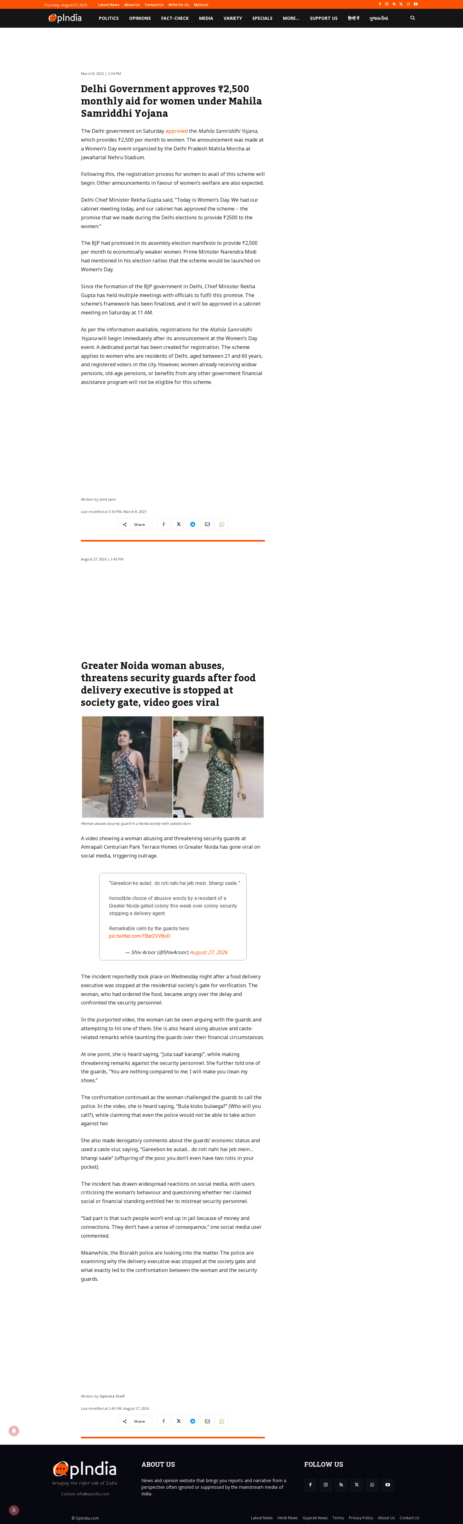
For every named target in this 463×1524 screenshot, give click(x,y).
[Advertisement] (173, 439)
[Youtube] (415, 4)
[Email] (207, 524)
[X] (401, 4)
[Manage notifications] (14, 1510)
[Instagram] (387, 4)
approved (176, 130)
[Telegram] (192, 524)
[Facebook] (379, 4)
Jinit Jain (108, 499)
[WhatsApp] (408, 4)
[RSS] (394, 4)
